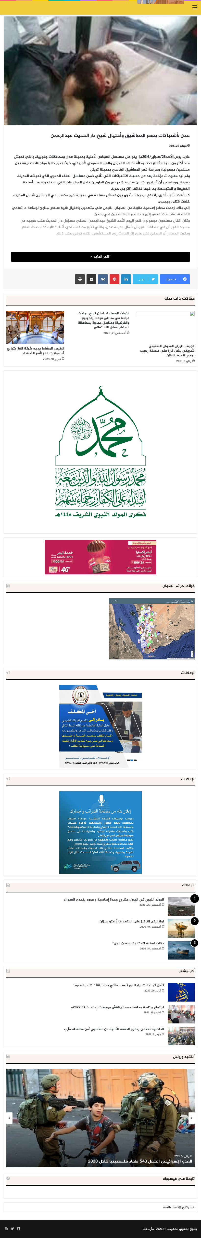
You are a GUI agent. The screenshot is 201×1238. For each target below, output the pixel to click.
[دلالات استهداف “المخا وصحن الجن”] (181, 950)
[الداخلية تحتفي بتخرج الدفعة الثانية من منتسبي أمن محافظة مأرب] (181, 1036)
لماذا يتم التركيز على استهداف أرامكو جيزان (132, 921)
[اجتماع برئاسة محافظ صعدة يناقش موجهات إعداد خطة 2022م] (181, 1014)
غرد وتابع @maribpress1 (179, 1207)
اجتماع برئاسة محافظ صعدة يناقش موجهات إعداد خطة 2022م (117, 1007)
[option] (100, 1118)
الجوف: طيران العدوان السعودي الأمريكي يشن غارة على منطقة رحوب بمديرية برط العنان (167, 350)
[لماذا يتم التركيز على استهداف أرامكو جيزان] (181, 928)
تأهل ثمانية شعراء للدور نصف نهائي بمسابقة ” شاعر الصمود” (118, 985)
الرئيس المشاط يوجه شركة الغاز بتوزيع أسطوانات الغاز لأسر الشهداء (35, 351)
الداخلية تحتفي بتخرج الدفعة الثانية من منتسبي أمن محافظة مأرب (114, 1029)
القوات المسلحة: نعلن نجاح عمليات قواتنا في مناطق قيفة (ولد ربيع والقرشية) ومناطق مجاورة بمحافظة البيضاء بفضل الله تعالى (103, 320)
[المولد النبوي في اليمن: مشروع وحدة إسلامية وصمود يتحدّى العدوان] (181, 906)
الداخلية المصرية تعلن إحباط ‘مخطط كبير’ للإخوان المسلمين (135, 1161)
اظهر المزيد (102, 257)
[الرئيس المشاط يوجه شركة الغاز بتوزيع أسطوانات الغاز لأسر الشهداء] (35, 327)
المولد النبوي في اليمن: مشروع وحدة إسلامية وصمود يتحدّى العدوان (114, 900)
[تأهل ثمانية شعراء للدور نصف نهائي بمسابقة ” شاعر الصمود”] (181, 992)
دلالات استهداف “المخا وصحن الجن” (138, 943)
